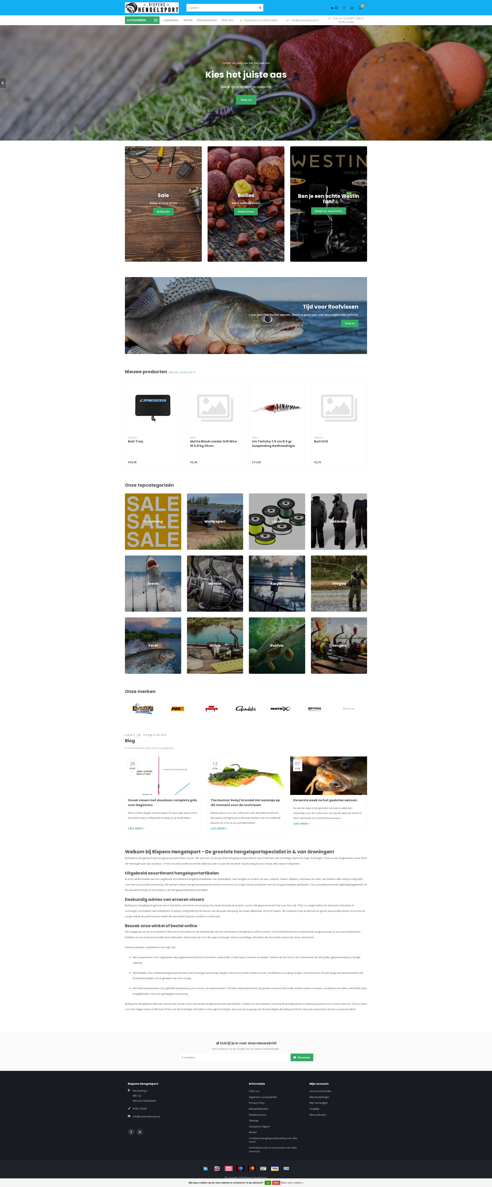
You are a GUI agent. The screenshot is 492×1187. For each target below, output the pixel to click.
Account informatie (320, 1091)
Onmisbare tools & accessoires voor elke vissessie (273, 1149)
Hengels (316, 619)
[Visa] (275, 1168)
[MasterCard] (252, 1168)
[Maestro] (240, 1168)
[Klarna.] (229, 1168)
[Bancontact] (263, 1168)
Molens (191, 557)
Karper (253, 557)
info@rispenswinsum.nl (146, 1116)
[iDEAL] (217, 1168)
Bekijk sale (163, 211)
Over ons (227, 20)
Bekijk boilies (246, 211)
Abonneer (303, 1057)
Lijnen (252, 495)
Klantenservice (207, 20)
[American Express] (205, 1168)
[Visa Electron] (286, 1168)
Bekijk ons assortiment (328, 211)
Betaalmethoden (258, 1108)
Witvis (190, 619)
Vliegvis (315, 557)
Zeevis (129, 557)
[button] (3, 83)
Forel (128, 619)
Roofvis (253, 619)
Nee (276, 1182)
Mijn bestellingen (319, 1097)
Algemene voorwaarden (263, 1097)
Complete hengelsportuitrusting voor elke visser (273, 1140)
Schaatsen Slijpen (259, 1126)
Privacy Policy (257, 1103)
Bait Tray (135, 441)
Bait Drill (321, 441)
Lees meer (135, 828)
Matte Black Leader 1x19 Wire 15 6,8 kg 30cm (213, 443)
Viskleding (317, 495)
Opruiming (131, 495)
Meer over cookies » (292, 1182)
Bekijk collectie (181, 372)
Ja (268, 1182)
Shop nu (246, 100)
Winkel (188, 20)
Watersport (193, 495)
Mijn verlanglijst (318, 1103)
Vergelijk (314, 1108)
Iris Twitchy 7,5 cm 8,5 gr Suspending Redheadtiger (273, 443)
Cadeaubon (171, 20)
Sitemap (253, 1120)
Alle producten (317, 1114)
